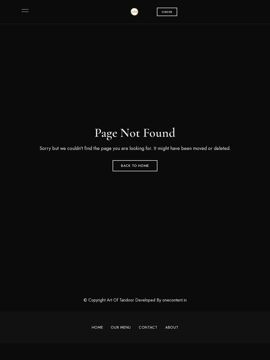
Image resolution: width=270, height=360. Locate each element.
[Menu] (23, 10)
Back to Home (135, 165)
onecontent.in (174, 300)
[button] (167, 12)
